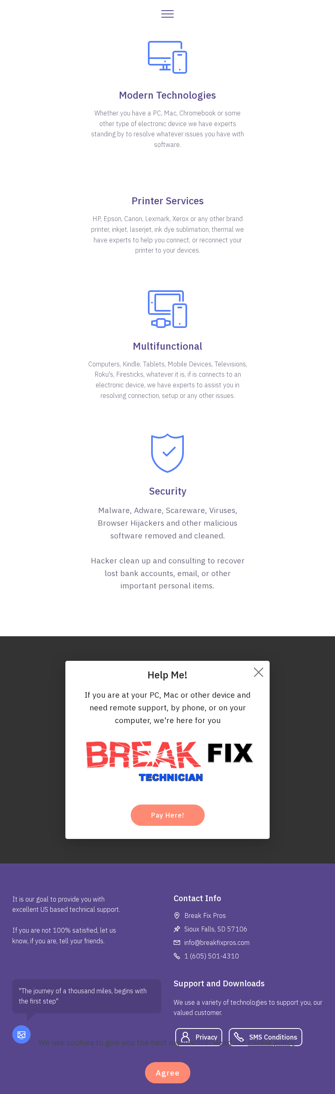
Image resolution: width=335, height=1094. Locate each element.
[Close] (258, 672)
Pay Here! (167, 815)
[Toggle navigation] (167, 13)
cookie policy (271, 1042)
